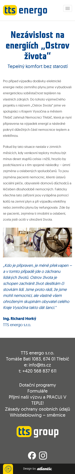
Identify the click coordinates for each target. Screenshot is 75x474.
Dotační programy (37, 385)
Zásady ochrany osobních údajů (37, 409)
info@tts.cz (40, 365)
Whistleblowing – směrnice (37, 415)
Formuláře (37, 391)
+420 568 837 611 (39, 371)
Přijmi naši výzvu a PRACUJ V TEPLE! (37, 400)
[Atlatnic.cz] (44, 468)
